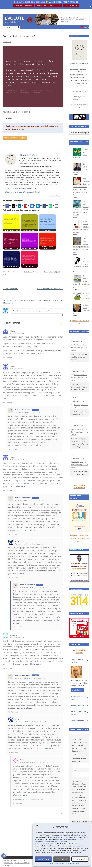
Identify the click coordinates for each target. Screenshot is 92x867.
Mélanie (27, 678)
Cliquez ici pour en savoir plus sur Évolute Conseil (22, 192)
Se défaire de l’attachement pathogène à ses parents (79, 347)
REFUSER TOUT (62, 859)
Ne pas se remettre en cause (86, 296)
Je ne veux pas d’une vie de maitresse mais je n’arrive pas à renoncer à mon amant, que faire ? (81, 187)
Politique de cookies (51, 863)
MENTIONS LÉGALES (10, 860)
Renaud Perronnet (23, 410)
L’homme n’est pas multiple (77, 660)
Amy (31, 587)
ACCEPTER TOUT (43, 859)
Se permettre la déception (76, 697)
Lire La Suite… (77, 690)
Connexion (9, 303)
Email (74, 770)
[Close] (90, 6)
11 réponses (7, 42)
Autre (50, 272)
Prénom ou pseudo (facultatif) (79, 759)
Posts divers (28, 272)
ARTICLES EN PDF (71, 5)
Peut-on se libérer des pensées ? (50, 289)
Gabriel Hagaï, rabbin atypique (63, 2)
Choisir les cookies (80, 859)
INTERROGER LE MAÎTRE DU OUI (48, 5)
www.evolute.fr (55, 196)
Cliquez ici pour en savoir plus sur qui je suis (20, 188)
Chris (27, 413)
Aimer (10, 118)
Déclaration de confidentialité (69, 863)
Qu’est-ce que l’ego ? (78, 705)
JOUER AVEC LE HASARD (23, 5)
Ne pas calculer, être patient (78, 712)
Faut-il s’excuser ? (10, 289)
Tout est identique (77, 720)
